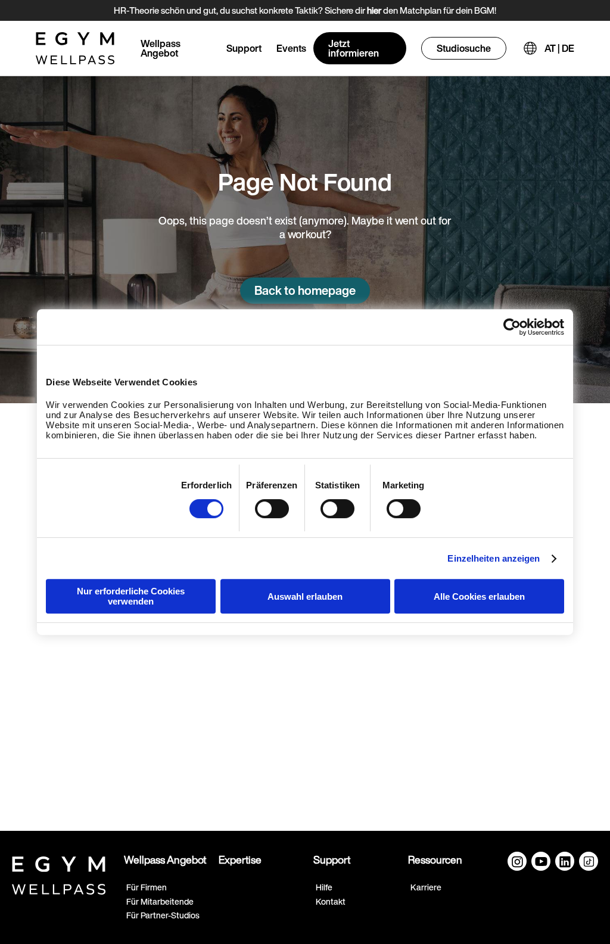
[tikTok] (588, 861)
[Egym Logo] (58, 873)
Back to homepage (305, 290)
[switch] (272, 508)
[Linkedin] (564, 861)
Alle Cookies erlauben (479, 596)
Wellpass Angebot (160, 48)
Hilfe (324, 887)
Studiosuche (464, 48)
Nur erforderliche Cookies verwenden (131, 596)
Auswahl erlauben (305, 596)
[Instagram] (517, 861)
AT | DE (559, 48)
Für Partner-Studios (163, 915)
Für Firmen (146, 887)
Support (244, 48)
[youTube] (540, 861)
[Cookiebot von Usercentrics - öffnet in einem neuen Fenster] (512, 327)
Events (291, 48)
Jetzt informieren (353, 48)
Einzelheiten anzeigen (493, 558)
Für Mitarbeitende (160, 901)
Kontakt (331, 901)
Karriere (425, 887)
